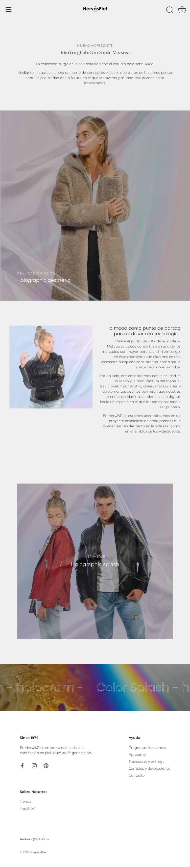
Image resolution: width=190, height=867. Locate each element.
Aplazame (137, 754)
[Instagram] (34, 765)
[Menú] (8, 9)
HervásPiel (39, 852)
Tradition (27, 808)
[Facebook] (22, 765)
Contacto (137, 775)
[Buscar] (169, 10)
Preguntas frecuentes (147, 747)
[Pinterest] (46, 765)
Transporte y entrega (147, 761)
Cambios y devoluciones (149, 768)
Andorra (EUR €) (32, 839)
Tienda (25, 801)
